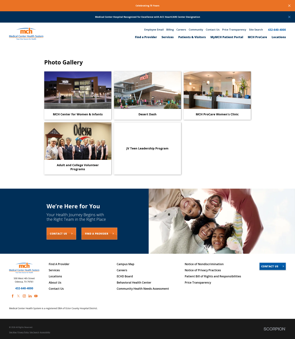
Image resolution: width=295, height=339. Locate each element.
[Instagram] (24, 296)
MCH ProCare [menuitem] (257, 37)
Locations (55, 276)
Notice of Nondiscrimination (204, 264)
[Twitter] (18, 296)
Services (54, 270)
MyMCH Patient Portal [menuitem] (226, 37)
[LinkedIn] (30, 296)
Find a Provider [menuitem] (146, 37)
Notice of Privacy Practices (203, 270)
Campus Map (125, 264)
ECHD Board (125, 276)
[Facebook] (12, 296)
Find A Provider (59, 264)
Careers (181, 29)
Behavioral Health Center (134, 282)
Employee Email (154, 29)
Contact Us (213, 29)
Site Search (256, 29)
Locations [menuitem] (279, 37)
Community (196, 29)
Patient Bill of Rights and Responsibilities (213, 276)
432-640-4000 (277, 29)
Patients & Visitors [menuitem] (192, 37)
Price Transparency (234, 29)
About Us (55, 282)
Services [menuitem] (168, 37)
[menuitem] (13, 332)
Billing (170, 29)
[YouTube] (35, 296)
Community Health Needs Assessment (143, 288)
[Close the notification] (289, 5)
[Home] (26, 34)
